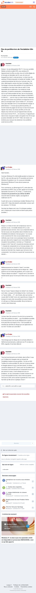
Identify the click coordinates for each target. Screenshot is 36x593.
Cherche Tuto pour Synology (14, 507)
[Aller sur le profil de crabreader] (3, 480)
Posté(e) (13, 65)
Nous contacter (8, 587)
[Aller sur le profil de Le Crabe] (3, 168)
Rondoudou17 (9, 496)
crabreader (5, 469)
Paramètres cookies (26, 587)
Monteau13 (9, 503)
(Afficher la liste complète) (27, 464)
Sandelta (8, 488)
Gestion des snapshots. (15, 487)
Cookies (16, 587)
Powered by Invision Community (18, 590)
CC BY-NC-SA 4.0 (18, 588)
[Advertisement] (18, 28)
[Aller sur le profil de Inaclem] (3, 64)
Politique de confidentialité (20, 585)
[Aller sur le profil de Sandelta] (3, 487)
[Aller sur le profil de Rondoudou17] (3, 493)
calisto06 (7, 386)
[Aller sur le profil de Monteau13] (3, 500)
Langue (8, 585)
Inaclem (5, 55)
